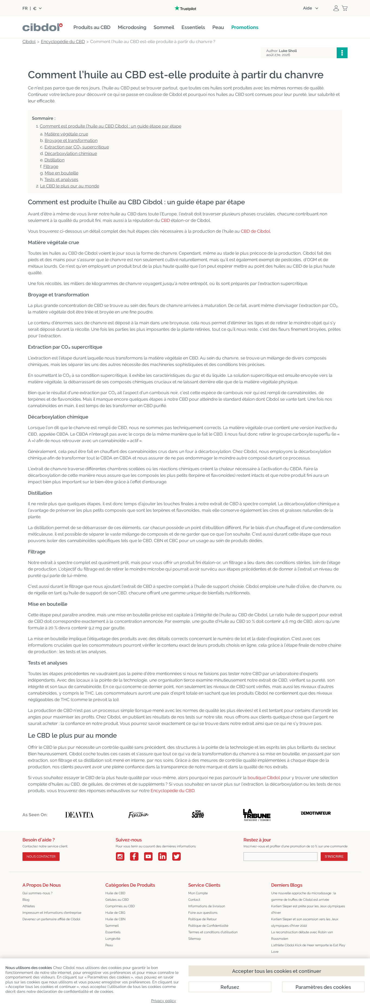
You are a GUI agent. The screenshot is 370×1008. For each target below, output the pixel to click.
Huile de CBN (115, 919)
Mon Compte (198, 893)
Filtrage (50, 166)
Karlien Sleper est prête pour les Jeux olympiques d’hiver (308, 909)
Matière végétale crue (66, 134)
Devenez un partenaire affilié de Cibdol (51, 919)
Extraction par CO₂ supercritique (76, 147)
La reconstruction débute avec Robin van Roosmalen (302, 935)
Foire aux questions (203, 913)
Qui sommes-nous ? (37, 893)
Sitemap (194, 939)
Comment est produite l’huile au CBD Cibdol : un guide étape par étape (110, 126)
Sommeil (112, 926)
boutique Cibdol (264, 777)
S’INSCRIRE (334, 856)
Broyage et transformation (71, 140)
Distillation (54, 160)
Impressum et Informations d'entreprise (51, 913)
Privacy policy (163, 1001)
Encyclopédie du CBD (172, 790)
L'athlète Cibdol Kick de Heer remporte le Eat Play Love (308, 948)
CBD (165, 220)
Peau (109, 945)
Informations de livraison (206, 906)
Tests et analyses (61, 179)
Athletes (28, 906)
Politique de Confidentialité (208, 926)
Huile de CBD (115, 893)
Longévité (112, 939)
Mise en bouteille (61, 173)
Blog (25, 900)
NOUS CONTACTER (41, 856)
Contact (194, 900)
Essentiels (113, 932)
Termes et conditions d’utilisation (213, 932)
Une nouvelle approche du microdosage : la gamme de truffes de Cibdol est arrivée (303, 896)
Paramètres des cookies (323, 987)
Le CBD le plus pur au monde (69, 186)
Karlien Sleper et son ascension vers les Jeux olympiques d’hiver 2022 (304, 922)
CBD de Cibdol (255, 231)
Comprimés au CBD (120, 906)
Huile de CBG (115, 913)
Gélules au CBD (117, 900)
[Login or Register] (336, 8)
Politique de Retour (202, 919)
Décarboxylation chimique (71, 153)
